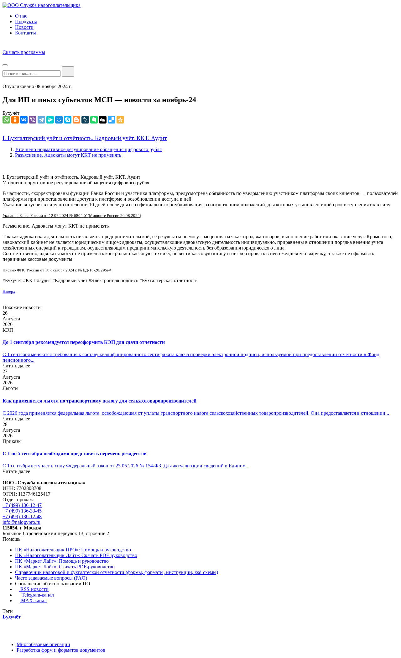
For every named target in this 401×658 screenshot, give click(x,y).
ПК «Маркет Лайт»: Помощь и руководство (62, 561)
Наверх (9, 291)
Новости (24, 27)
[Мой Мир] (59, 120)
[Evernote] (94, 120)
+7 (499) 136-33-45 (22, 510)
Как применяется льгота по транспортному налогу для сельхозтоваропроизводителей (99, 400)
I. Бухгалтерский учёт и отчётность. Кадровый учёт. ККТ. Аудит (85, 138)
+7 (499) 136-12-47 (22, 505)
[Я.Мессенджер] (50, 120)
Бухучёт (11, 113)
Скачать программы (24, 52)
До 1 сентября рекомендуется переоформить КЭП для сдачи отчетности (84, 342)
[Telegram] (41, 120)
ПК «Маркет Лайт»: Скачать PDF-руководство (65, 566)
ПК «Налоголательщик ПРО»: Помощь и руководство (73, 549)
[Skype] (67, 120)
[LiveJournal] (85, 120)
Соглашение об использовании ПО (52, 583)
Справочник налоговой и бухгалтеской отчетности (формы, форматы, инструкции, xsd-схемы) (116, 572)
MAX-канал (33, 600)
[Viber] (32, 120)
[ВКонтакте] (24, 120)
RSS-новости (34, 589)
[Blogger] (76, 120)
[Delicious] (111, 120)
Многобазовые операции (43, 644)
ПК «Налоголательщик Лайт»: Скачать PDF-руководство (76, 555)
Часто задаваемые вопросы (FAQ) (51, 578)
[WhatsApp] (6, 120)
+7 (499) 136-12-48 (22, 516)
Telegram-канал (37, 594)
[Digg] (103, 120)
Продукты (26, 21)
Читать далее (16, 365)
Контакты (25, 32)
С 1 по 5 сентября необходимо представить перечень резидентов (75, 453)
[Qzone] (120, 120)
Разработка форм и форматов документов (61, 650)
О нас (21, 15)
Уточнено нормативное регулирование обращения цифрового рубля (88, 149)
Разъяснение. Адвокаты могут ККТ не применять (68, 155)
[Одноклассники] (15, 120)
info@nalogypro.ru (21, 522)
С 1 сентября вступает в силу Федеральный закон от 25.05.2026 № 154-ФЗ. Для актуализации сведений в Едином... (126, 465)
